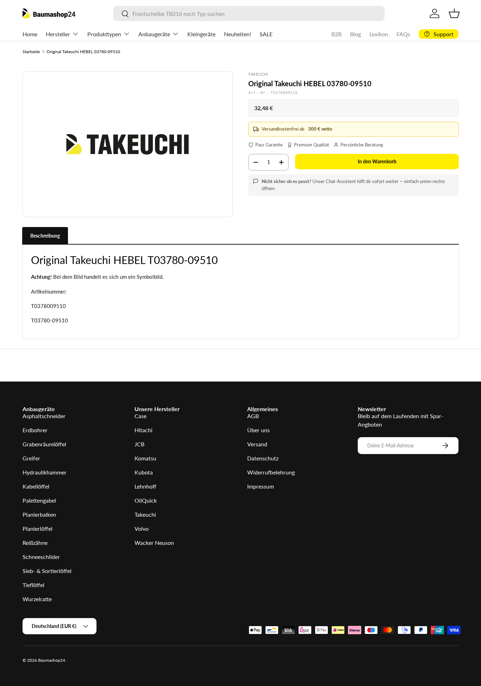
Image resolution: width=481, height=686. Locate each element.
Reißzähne (35, 542)
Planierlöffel (37, 528)
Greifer (31, 458)
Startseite (31, 51)
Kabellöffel (36, 486)
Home (30, 34)
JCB (139, 444)
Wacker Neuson (154, 542)
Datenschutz (263, 458)
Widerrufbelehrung (271, 472)
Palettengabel (39, 500)
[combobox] (249, 13)
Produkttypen (104, 34)
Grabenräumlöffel (44, 444)
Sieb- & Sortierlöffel (47, 570)
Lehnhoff (145, 486)
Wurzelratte (37, 599)
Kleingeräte (201, 34)
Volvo (142, 528)
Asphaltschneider (44, 416)
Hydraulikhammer (45, 472)
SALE (266, 34)
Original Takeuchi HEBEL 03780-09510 (83, 51)
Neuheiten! (237, 34)
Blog (355, 34)
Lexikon (378, 34)
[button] (454, 13)
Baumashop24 (51, 660)
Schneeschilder (41, 556)
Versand (257, 444)
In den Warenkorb (377, 161)
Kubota (144, 472)
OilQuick (146, 500)
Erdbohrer (35, 430)
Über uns (258, 430)
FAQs (403, 34)
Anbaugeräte (154, 34)
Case (140, 416)
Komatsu (145, 458)
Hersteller (58, 34)
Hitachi (143, 430)
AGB (253, 416)
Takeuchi (145, 514)
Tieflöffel (33, 584)
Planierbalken (39, 514)
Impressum (260, 486)
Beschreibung (45, 236)
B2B (336, 34)
